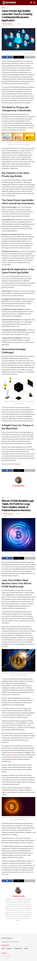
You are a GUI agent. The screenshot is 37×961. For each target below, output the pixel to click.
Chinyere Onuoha (8, 513)
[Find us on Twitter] (4, 956)
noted (32, 599)
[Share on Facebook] (7, 57)
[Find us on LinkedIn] (6, 956)
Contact (26, 948)
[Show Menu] (31, 2)
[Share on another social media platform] (30, 57)
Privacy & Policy (18, 948)
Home (3, 7)
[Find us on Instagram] (8, 956)
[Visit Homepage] (9, 2)
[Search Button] (34, 2)
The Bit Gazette (15, 464)
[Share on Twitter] (18, 57)
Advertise (9, 948)
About (3, 948)
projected (13, 755)
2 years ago (18, 24)
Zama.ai (27, 144)
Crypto (7, 7)
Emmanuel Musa (7, 24)
